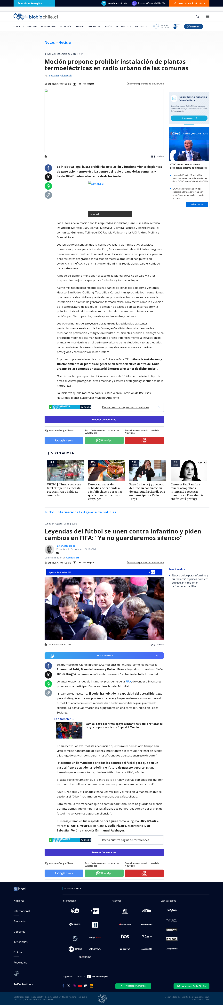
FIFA (128, 681)
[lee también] (70, 730)
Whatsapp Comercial (135, 985)
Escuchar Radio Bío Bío (190, 3)
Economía (65, 26)
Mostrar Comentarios (104, 419)
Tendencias (94, 26)
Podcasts (19, 26)
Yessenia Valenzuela (60, 76)
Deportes (79, 26)
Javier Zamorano (65, 545)
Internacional (48, 26)
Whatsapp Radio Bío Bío (194, 986)
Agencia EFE (73, 557)
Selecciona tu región (30, 3)
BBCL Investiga (123, 26)
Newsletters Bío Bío (117, 3)
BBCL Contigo (142, 26)
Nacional (32, 26)
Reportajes (20, 962)
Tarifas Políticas (22, 984)
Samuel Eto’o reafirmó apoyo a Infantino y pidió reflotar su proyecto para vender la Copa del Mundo (124, 725)
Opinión (108, 26)
